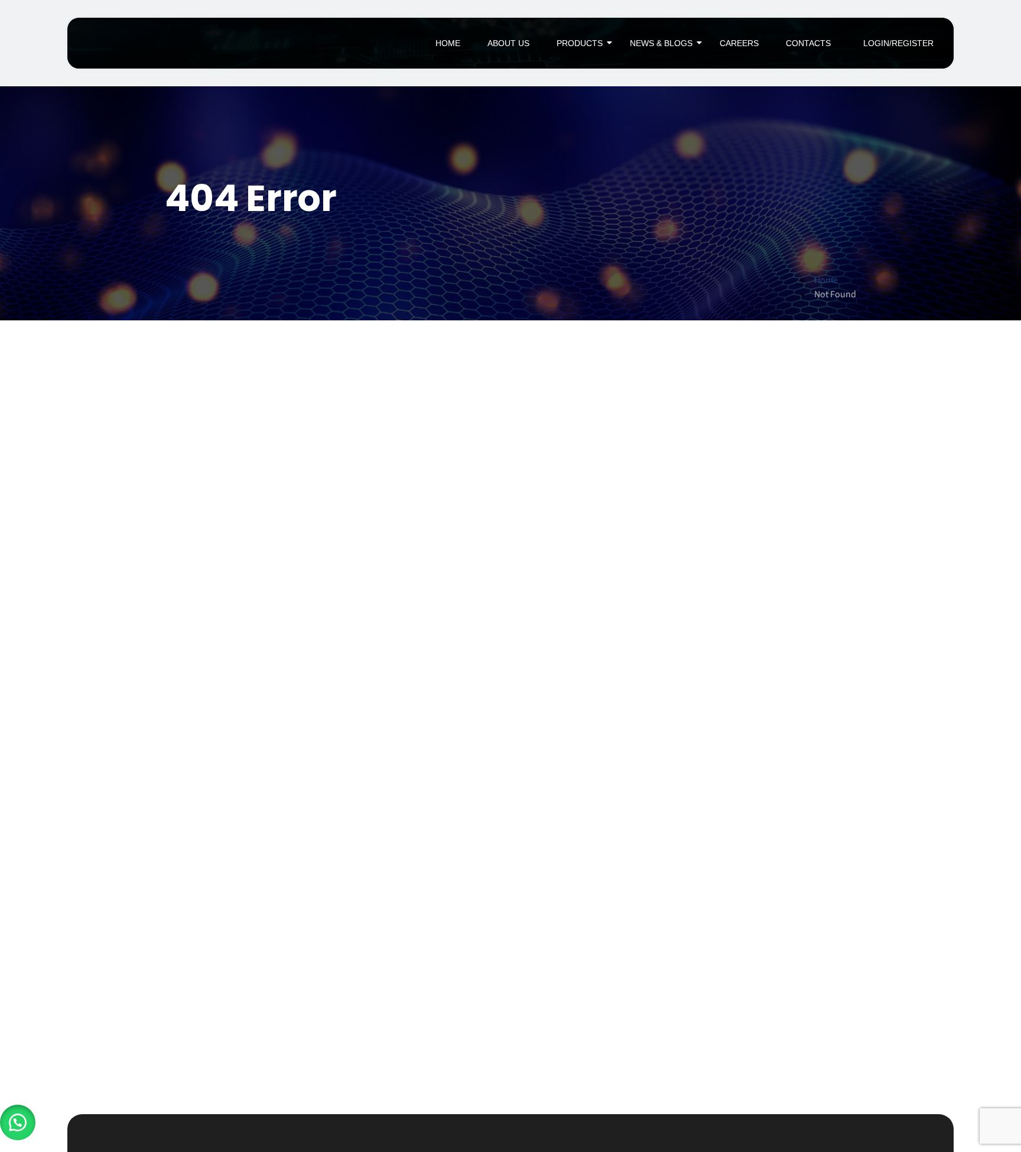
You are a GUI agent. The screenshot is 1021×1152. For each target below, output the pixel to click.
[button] (17, 1122)
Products (580, 43)
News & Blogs (661, 43)
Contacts (808, 43)
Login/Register (898, 43)
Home (447, 43)
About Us (508, 43)
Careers (739, 43)
